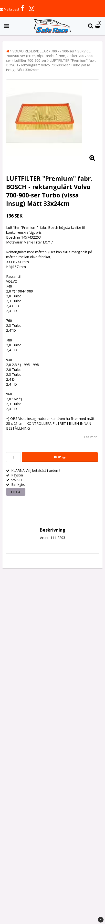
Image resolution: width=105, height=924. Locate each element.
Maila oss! (11, 9)
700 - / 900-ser (62, 51)
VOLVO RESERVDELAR (30, 51)
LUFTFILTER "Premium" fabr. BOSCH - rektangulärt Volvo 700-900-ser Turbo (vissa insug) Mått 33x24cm (51, 65)
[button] (98, 26)
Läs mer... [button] (91, 437)
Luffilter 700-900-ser (30, 60)
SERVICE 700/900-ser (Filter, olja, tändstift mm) (48, 53)
